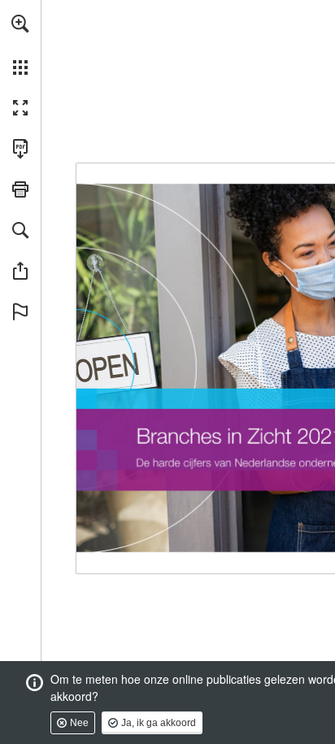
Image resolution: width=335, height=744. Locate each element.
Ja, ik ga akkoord (158, 723)
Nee (79, 723)
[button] (20, 23)
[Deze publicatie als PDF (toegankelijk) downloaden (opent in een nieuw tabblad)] (20, 148)
